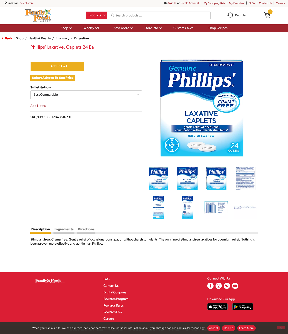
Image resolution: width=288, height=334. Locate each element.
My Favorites (236, 3)
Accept (213, 327)
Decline (228, 327)
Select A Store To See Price (52, 78)
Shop (20, 38)
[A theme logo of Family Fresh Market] (38, 15)
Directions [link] (86, 229)
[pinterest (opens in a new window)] (227, 287)
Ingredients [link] (63, 229)
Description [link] (40, 229)
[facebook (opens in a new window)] (210, 287)
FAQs (252, 3)
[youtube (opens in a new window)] (235, 287)
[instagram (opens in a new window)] (219, 287)
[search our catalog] (111, 15)
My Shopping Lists (214, 3)
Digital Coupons (114, 292)
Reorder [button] (241, 15)
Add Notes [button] (38, 106)
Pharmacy (62, 38)
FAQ (106, 279)
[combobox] (96, 15)
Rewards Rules (113, 305)
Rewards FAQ (112, 312)
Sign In (172, 3)
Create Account (190, 3)
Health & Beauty (39, 38)
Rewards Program (116, 299)
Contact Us (265, 3)
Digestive (81, 38)
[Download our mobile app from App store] (217, 306)
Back (8, 38)
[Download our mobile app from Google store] (242, 306)
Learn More (246, 327)
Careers (280, 3)
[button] (158, 178)
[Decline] (281, 327)
